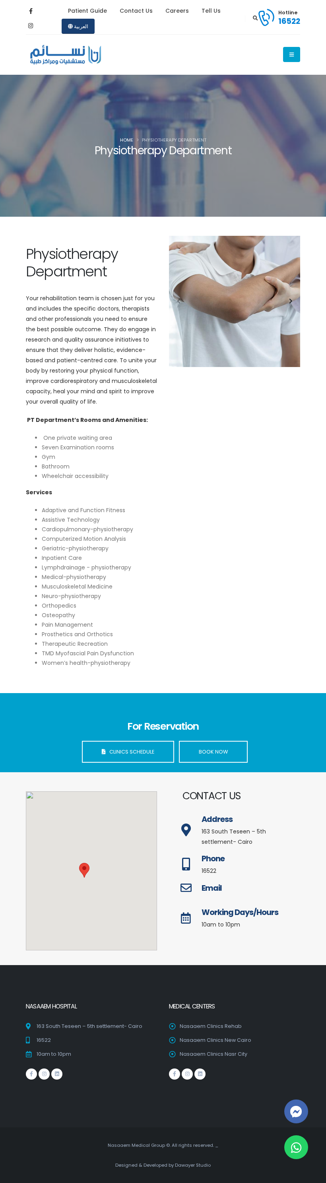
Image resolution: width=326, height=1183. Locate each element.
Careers (177, 11)
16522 (289, 21)
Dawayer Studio (193, 1165)
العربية (80, 26)
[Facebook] (30, 11)
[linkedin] (56, 1074)
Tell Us (211, 11)
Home (126, 140)
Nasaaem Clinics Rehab (211, 1026)
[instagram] (30, 25)
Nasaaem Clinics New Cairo (215, 1040)
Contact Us (136, 11)
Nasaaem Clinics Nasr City (213, 1054)
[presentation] (179, 301)
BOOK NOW (213, 751)
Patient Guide (87, 11)
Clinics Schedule (130, 751)
